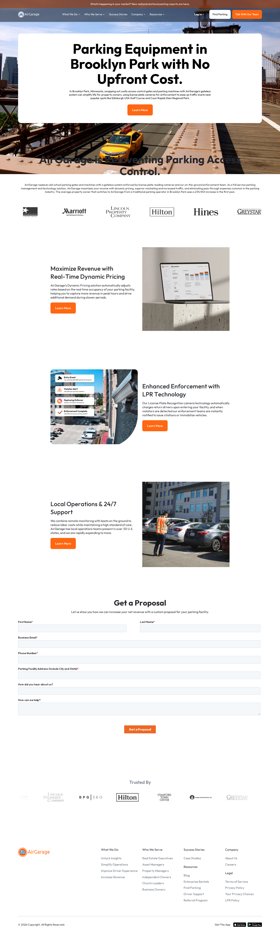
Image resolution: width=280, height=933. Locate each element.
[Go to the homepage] (34, 852)
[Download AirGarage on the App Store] (239, 924)
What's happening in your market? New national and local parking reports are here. (140, 4)
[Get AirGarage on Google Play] (255, 924)
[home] (28, 14)
